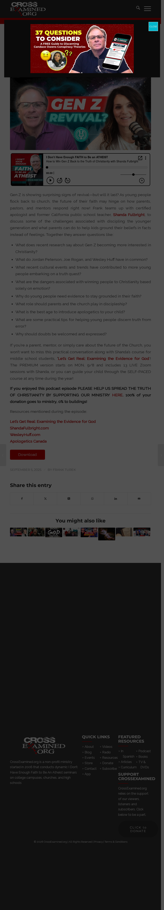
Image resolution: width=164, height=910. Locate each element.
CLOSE (153, 26)
